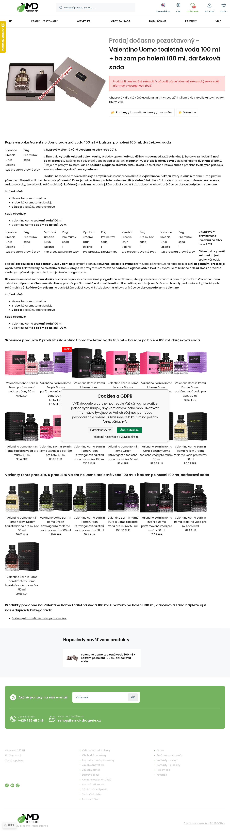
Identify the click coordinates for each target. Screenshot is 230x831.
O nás (160, 750)
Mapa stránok (40, 825)
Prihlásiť (133, 697)
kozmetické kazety (142, 112)
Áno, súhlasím (129, 430)
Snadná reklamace (93, 784)
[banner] (28, 8)
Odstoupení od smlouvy (96, 750)
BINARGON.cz (217, 823)
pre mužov (165, 112)
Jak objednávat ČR (93, 765)
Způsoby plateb (91, 770)
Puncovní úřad (90, 799)
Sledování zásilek (92, 794)
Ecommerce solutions (196, 823)
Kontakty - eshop (167, 760)
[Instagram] (18, 785)
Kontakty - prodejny (168, 765)
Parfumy (121, 112)
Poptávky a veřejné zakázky (98, 760)
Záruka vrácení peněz (95, 789)
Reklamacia (164, 770)
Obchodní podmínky (94, 755)
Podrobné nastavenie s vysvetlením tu (115, 436)
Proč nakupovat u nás (170, 755)
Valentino (189, 112)
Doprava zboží (90, 774)
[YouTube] (12, 785)
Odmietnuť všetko (100, 430)
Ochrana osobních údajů (96, 779)
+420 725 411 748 (31, 720)
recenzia (162, 774)
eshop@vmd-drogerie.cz (79, 720)
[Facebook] (7, 785)
